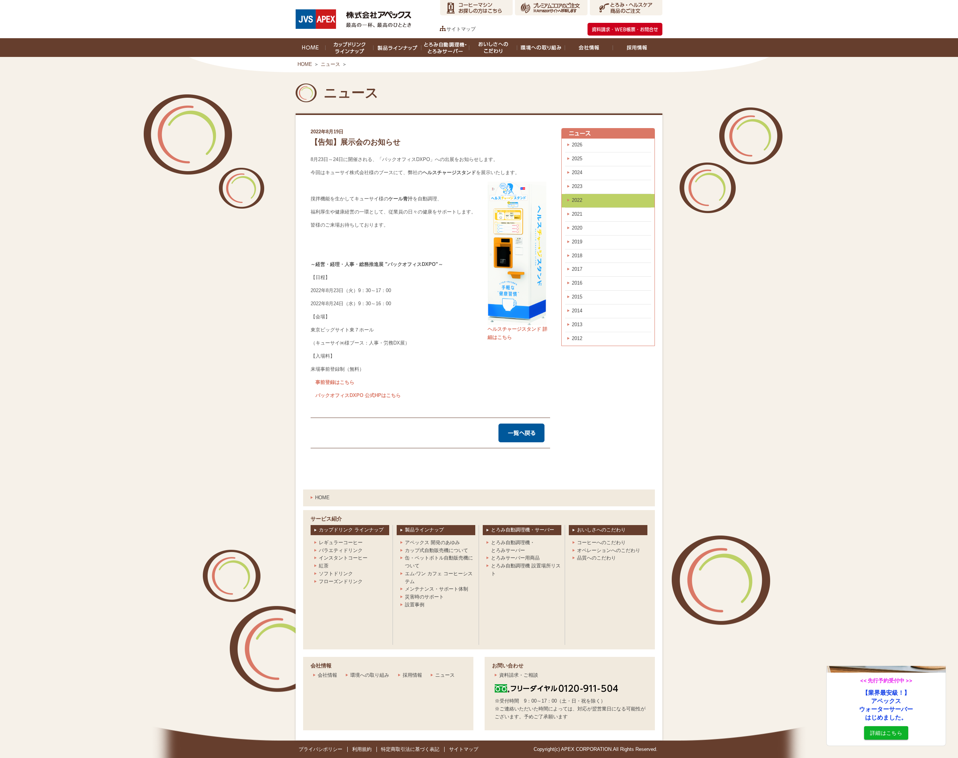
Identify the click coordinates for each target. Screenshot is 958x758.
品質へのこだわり (596, 558)
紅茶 (324, 565)
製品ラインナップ (424, 530)
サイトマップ (461, 29)
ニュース (330, 64)
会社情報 (327, 675)
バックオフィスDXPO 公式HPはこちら (356, 395)
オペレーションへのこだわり (608, 550)
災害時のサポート (424, 597)
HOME (305, 64)
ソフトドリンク (336, 573)
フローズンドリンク (341, 581)
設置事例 (414, 604)
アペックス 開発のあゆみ (432, 542)
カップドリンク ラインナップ (351, 530)
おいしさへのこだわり (601, 530)
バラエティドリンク (341, 550)
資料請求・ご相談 (518, 675)
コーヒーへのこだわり (601, 542)
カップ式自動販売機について (436, 550)
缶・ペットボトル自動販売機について (439, 561)
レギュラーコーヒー (341, 542)
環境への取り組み (369, 675)
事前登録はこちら (332, 382)
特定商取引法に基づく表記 (410, 749)
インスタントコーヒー (343, 558)
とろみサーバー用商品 (515, 558)
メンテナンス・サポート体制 (436, 589)
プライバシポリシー (320, 749)
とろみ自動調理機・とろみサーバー (513, 546)
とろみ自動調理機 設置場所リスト (526, 569)
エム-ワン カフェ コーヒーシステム (439, 577)
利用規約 (362, 749)
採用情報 (412, 675)
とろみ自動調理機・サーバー (522, 530)
